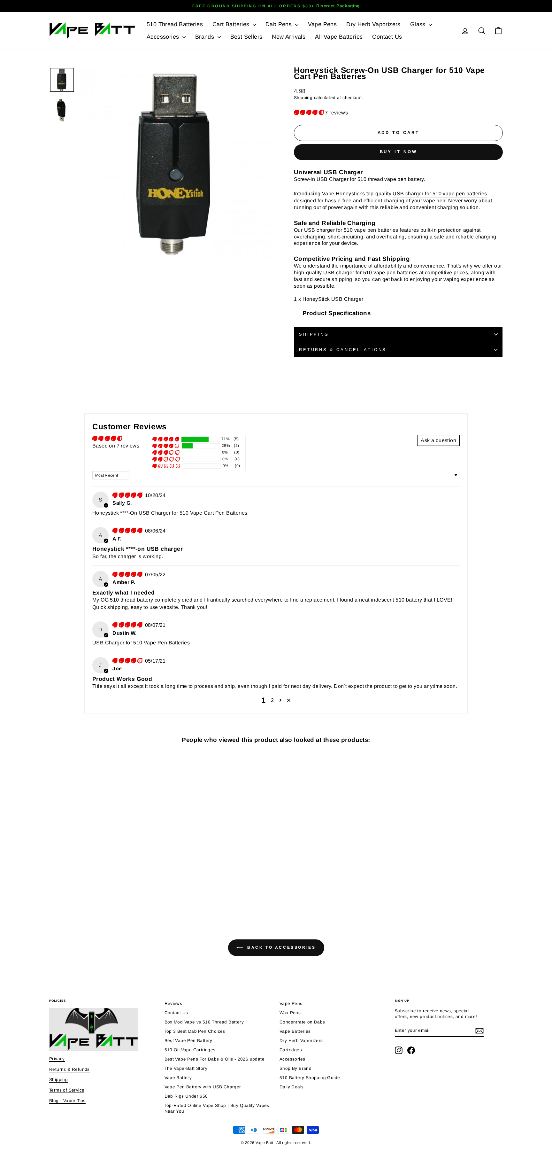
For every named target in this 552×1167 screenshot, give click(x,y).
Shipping (303, 97)
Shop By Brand (295, 1068)
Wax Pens (290, 1012)
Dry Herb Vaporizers (373, 24)
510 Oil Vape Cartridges (190, 1049)
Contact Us (387, 37)
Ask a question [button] (438, 440)
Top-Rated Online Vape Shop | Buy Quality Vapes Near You (217, 1108)
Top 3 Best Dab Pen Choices (195, 1031)
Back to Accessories (280, 947)
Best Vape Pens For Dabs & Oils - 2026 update (215, 1059)
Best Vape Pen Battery (188, 1040)
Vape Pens (322, 24)
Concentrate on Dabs (302, 1022)
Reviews (173, 1003)
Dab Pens (279, 24)
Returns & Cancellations (343, 349)
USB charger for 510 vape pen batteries (440, 193)
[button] (309, 112)
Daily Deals (291, 1087)
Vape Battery (178, 1077)
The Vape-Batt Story (186, 1068)
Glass (418, 24)
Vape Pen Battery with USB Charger (203, 1087)
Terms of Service (66, 1090)
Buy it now (398, 151)
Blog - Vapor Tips (67, 1100)
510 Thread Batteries (175, 24)
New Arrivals (288, 37)
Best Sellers (246, 37)
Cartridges (291, 1049)
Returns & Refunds (69, 1069)
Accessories (164, 37)
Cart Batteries (231, 24)
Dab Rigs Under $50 (186, 1096)
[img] (127, 495)
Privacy (57, 1058)
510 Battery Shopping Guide (310, 1077)
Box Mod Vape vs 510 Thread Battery (204, 1022)
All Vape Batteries (339, 37)
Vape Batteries (295, 1031)
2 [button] (272, 700)
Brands (205, 37)
